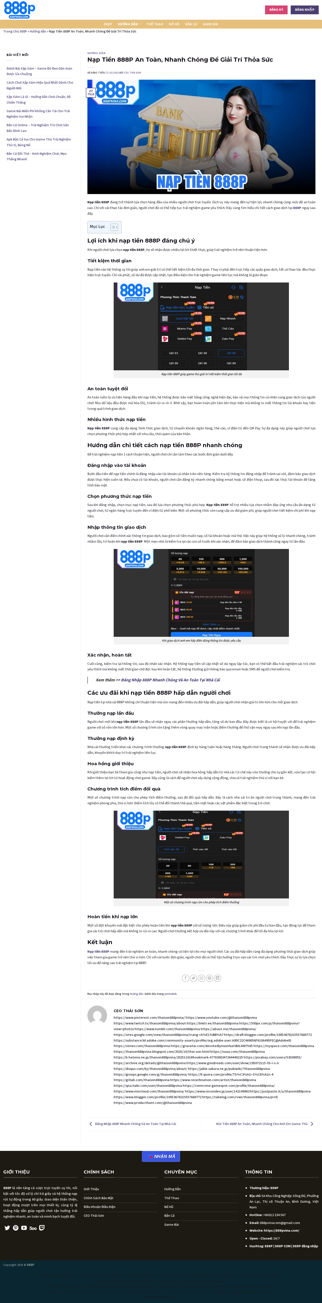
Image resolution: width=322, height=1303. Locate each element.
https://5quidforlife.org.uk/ (114, 1276)
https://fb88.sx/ (197, 1282)
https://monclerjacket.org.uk (74, 1292)
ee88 (60, 1276)
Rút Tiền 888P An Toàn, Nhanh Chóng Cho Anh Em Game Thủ (262, 1124)
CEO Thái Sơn (132, 73)
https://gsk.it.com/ (143, 1287)
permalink (171, 994)
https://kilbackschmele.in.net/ (238, 1287)
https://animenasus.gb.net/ (250, 1276)
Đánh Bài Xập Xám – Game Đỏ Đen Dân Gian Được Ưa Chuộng (39, 71)
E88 (66, 1276)
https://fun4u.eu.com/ (78, 1287)
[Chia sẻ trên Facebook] (185, 978)
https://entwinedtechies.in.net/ (167, 1282)
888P (108, 24)
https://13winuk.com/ (83, 1276)
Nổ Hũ (174, 24)
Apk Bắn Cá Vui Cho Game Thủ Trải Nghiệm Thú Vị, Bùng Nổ (39, 142)
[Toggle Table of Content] (112, 227)
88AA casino (112, 1282)
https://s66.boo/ (168, 1292)
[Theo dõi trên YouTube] (24, 1228)
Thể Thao (154, 24)
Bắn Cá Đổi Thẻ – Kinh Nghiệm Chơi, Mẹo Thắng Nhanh (37, 156)
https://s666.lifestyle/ (218, 1292)
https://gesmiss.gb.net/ (108, 1287)
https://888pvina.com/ (281, 1230)
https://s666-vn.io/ (191, 1292)
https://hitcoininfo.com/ (171, 1287)
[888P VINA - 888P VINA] (25, 10)
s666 (244, 1292)
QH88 (153, 1292)
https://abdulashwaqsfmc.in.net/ (204, 1276)
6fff (126, 1292)
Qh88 (229, 1276)
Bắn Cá (191, 24)
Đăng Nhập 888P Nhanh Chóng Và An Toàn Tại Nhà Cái (170, 680)
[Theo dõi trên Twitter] (7, 1228)
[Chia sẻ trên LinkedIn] (217, 978)
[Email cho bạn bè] (201, 978)
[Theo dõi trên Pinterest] (15, 1228)
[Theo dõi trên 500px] (33, 1228)
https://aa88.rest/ (171, 1276)
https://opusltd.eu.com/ (108, 1292)
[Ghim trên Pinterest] (209, 978)
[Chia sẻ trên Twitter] (193, 978)
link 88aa (200, 1287)
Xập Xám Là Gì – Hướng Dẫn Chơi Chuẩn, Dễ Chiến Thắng (39, 99)
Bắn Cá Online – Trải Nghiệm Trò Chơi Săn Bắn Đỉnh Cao (38, 127)
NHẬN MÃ (164, 1156)
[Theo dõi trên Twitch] (42, 1228)
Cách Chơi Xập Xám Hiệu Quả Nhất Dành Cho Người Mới (40, 85)
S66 (256, 1292)
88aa (156, 1276)
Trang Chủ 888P (15, 31)
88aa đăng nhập (142, 1276)
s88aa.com (171, 1297)
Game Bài (210, 24)
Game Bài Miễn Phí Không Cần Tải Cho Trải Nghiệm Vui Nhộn (38, 113)
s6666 (236, 1292)
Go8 (209, 1287)
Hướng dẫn (128, 24)
